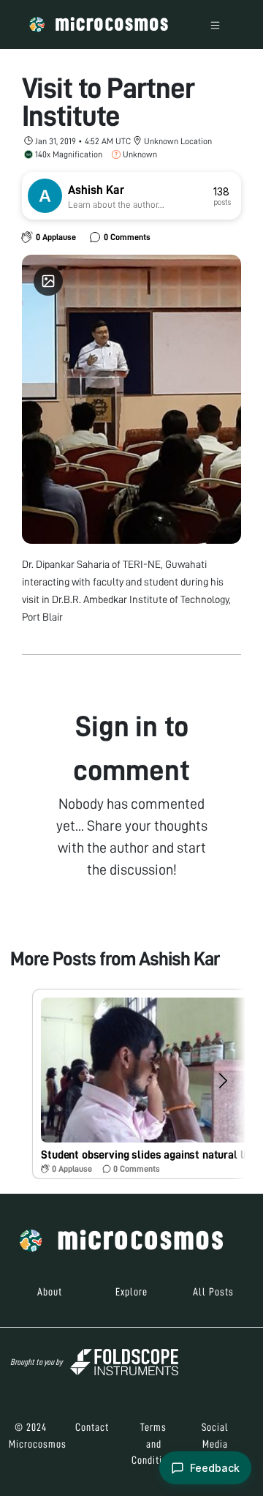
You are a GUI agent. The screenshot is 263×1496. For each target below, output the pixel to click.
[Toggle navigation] (215, 24)
